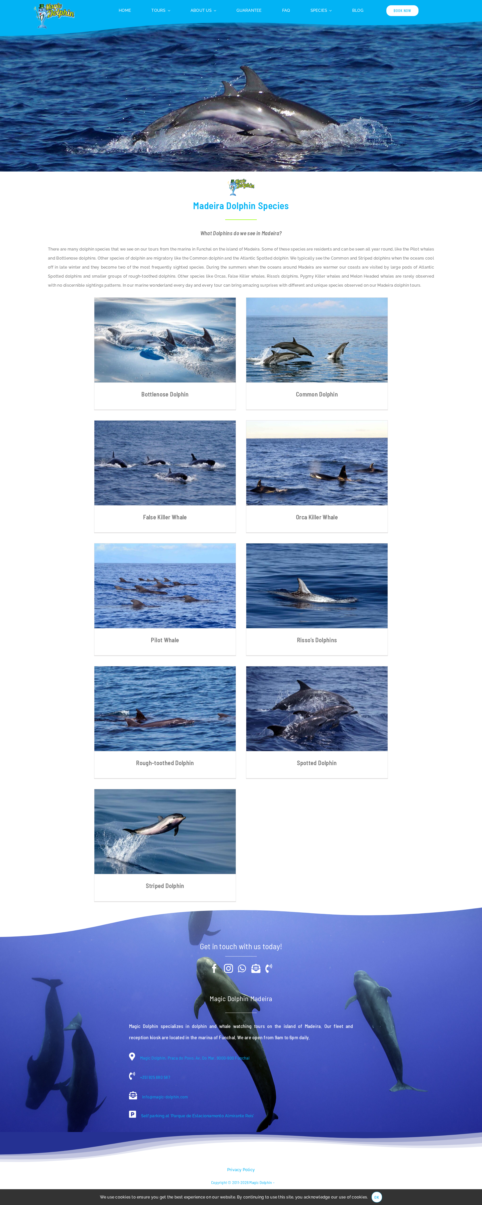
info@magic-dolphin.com (164, 1096)
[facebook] (214, 968)
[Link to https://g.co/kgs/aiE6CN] (132, 1114)
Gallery (164, 340)
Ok (376, 1197)
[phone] (268, 968)
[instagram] (228, 968)
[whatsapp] (242, 968)
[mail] (255, 968)
